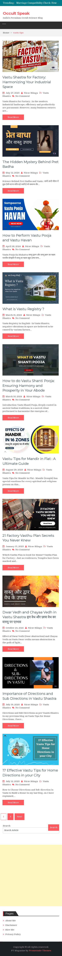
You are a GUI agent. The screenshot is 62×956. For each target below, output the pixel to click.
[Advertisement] (31, 875)
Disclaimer (11, 925)
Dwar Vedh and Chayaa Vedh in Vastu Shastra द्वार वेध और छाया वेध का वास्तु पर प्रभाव (29, 617)
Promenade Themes (40, 950)
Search (6, 825)
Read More (13, 117)
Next (19, 816)
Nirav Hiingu (31, 93)
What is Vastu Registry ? (23, 309)
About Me (10, 920)
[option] (37, 3)
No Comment (22, 96)
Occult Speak (16, 13)
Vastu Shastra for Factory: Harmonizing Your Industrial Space (26, 82)
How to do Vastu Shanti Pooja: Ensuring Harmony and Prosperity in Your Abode (28, 385)
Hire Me (9, 929)
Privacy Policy (13, 934)
